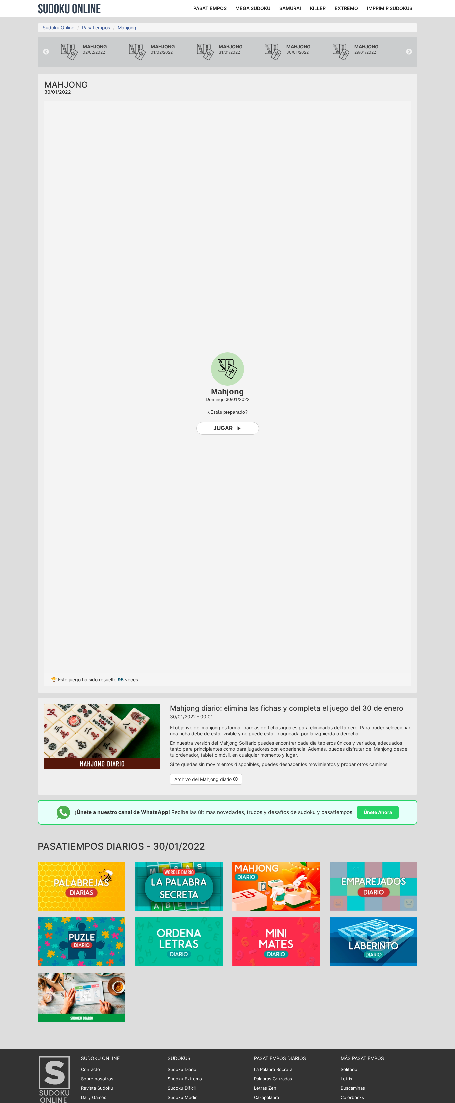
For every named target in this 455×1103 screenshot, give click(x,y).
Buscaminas (353, 1088)
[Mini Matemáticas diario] (276, 941)
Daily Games (93, 1097)
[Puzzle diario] (81, 941)
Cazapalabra (266, 1097)
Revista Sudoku (97, 1088)
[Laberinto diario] (374, 941)
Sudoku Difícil (182, 1088)
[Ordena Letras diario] (179, 941)
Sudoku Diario (182, 1069)
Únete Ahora (378, 812)
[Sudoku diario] (81, 997)
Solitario (349, 1069)
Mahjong (127, 27)
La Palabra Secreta (273, 1069)
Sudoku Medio (183, 1097)
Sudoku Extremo (185, 1078)
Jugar (223, 428)
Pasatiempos (96, 27)
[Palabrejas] (81, 885)
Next (409, 52)
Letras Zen (265, 1088)
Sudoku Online (69, 8)
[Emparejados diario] (374, 885)
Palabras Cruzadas (273, 1078)
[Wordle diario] (179, 885)
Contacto (90, 1069)
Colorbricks (352, 1097)
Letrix (346, 1078)
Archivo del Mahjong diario (203, 779)
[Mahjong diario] (276, 885)
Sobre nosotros (97, 1078)
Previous (46, 52)
